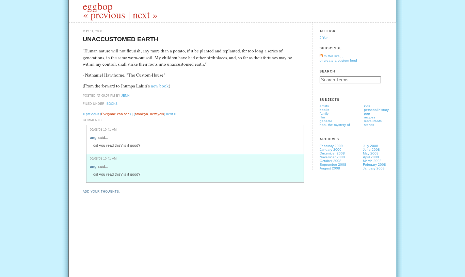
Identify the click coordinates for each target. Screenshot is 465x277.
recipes (369, 117)
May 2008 (371, 153)
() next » (155, 114)
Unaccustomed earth (120, 39)
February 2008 (374, 164)
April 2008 (371, 157)
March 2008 (372, 161)
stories (369, 125)
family (324, 113)
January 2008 (374, 168)
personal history (376, 110)
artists (324, 106)
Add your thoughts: (101, 191)
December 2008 (332, 153)
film (322, 117)
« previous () (107, 114)
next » (145, 14)
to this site (331, 56)
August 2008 (330, 168)
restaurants (373, 121)
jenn (125, 95)
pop (367, 113)
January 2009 (330, 149)
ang (93, 137)
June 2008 (371, 149)
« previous (104, 14)
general (326, 121)
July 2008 (370, 146)
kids (367, 106)
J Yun (324, 37)
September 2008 (333, 164)
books (112, 103)
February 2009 (331, 146)
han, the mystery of (335, 125)
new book (160, 86)
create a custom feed (340, 60)
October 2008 (330, 161)
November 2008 (332, 157)
